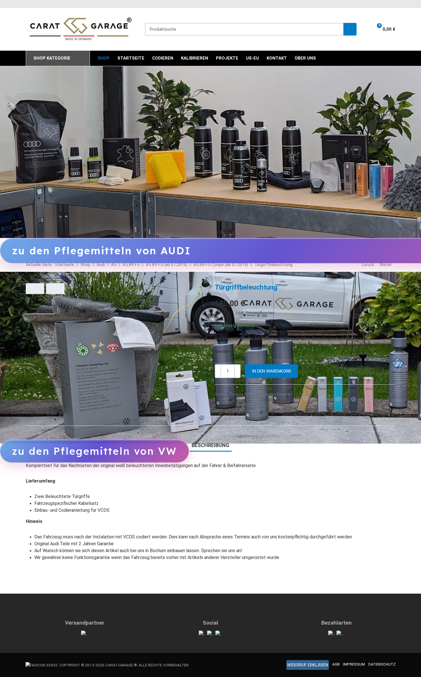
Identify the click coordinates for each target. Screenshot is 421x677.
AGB (336, 664)
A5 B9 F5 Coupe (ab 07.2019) (262, 405)
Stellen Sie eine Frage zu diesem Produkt (253, 394)
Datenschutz (382, 664)
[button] (382, 29)
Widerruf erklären (307, 665)
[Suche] (350, 29)
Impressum (354, 664)
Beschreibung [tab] (210, 445)
